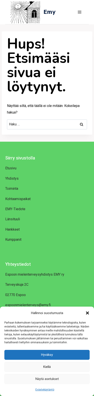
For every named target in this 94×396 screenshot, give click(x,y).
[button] (87, 313)
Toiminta (11, 188)
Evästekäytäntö (44, 389)
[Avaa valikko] (79, 12)
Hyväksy (47, 355)
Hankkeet (12, 229)
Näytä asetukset (47, 379)
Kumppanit (13, 239)
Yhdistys (12, 178)
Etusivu (10, 168)
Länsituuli (12, 219)
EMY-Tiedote (15, 209)
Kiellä (47, 367)
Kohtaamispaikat (18, 199)
